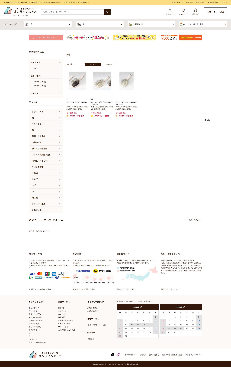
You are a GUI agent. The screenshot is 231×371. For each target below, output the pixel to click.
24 (126, 332)
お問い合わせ (200, 2)
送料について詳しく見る (126, 289)
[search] (107, 12)
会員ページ (62, 311)
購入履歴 (61, 317)
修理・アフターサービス (96, 325)
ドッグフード (34, 308)
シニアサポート (35, 330)
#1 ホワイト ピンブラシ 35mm (77, 102)
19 (138, 328)
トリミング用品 (35, 327)
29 (156, 332)
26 (138, 332)
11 (132, 325)
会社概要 (189, 2)
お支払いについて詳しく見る (40, 289)
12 (138, 325)
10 (126, 325)
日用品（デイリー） (36, 320)
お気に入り (62, 314)
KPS (35, 68)
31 (126, 336)
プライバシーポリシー (193, 355)
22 (156, 328)
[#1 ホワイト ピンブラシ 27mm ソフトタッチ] (127, 81)
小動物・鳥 (33, 339)
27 (144, 332)
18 (132, 328)
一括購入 (109, 64)
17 (126, 328)
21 (150, 328)
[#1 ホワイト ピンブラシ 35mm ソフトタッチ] (102, 81)
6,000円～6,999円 (40, 82)
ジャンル (33, 102)
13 (144, 325)
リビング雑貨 (34, 324)
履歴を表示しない (195, 220)
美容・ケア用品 (35, 314)
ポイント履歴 (63, 327)
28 (150, 332)
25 (132, 332)
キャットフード (35, 311)
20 (144, 328)
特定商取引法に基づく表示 (172, 355)
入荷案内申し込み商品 (66, 330)
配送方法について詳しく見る (84, 289)
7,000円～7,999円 (40, 86)
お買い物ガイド (178, 2)
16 (120, 328)
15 (156, 325)
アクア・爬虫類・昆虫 (37, 342)
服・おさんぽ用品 (35, 317)
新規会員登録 (213, 2)
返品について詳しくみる (170, 289)
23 (120, 332)
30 (120, 336)
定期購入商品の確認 (65, 320)
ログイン (223, 2)
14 (150, 325)
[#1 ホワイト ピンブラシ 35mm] (78, 81)
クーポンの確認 (64, 324)
